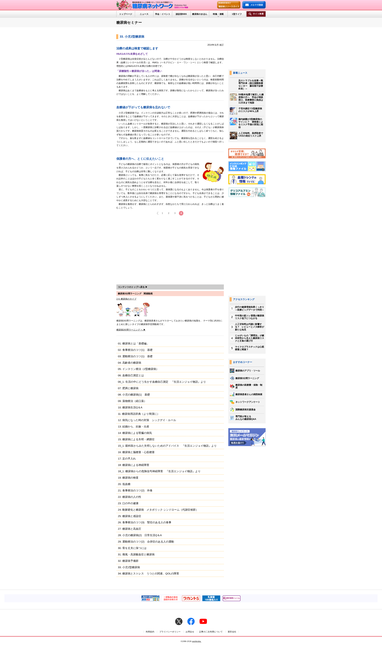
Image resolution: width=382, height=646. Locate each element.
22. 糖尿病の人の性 (129, 496)
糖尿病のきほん (199, 14)
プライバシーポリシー (170, 631)
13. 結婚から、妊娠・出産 (133, 426)
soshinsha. (196, 641)
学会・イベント (162, 14)
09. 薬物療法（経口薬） (132, 401)
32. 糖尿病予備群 (128, 560)
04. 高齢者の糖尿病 (129, 362)
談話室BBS (181, 14)
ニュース (144, 14)
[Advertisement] (170, 251)
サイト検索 (258, 14)
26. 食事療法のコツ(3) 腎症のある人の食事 (144, 522)
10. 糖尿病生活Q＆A (130, 407)
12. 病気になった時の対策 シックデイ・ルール (147, 420)
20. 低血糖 (124, 484)
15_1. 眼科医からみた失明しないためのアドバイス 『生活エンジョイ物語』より (167, 445)
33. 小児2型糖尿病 (129, 567)
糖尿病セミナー (129, 22)
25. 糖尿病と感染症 (129, 516)
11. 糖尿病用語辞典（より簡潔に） (139, 413)
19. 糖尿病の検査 (128, 477)
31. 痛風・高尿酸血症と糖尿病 (136, 554)
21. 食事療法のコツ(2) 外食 (135, 490)
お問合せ (190, 631)
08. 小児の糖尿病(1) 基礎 (134, 394)
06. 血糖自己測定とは (131, 375)
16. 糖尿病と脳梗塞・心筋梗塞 (136, 452)
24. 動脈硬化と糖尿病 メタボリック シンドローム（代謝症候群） (158, 509)
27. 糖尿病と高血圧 (129, 528)
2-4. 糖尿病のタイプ (126, 299)
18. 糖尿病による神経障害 (133, 464)
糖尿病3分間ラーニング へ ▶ (131, 329)
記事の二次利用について (211, 631)
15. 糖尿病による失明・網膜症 (136, 439)
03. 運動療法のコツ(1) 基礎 (135, 356)
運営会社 (232, 631)
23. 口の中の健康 (128, 503)
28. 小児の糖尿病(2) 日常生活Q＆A (140, 535)
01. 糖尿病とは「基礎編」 (133, 343)
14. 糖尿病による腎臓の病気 (135, 432)
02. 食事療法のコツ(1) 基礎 (135, 349)
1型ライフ (237, 14)
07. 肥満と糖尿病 (128, 388)
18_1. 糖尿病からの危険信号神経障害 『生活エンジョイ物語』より (159, 471)
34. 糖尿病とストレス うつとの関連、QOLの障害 (148, 573)
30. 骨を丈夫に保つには (132, 548)
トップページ (125, 14)
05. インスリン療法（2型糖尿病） (138, 368)
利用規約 (150, 631)
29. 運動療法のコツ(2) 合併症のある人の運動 (146, 541)
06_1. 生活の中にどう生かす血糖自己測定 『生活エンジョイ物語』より (162, 381)
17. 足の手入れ (127, 458)
